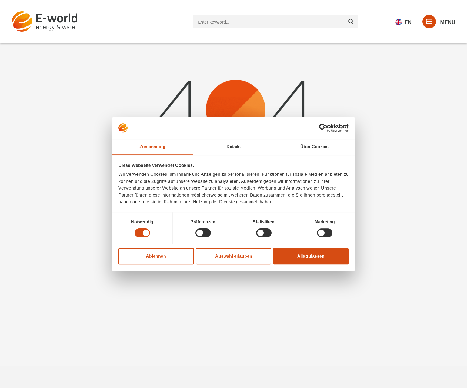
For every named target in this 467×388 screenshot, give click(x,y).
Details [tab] (233, 146)
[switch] (203, 232)
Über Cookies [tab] (314, 146)
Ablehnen (156, 256)
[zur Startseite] (44, 21)
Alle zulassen (311, 256)
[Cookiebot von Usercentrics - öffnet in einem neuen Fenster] (325, 128)
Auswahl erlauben (233, 256)
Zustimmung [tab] (152, 146)
